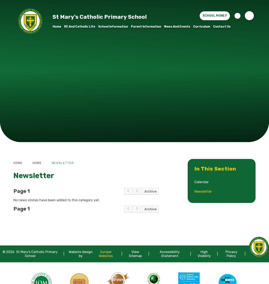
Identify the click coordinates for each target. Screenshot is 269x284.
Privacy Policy (231, 254)
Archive (150, 191)
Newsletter (63, 163)
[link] (128, 191)
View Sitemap (135, 254)
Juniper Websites (106, 254)
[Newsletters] (237, 16)
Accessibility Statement (170, 254)
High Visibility (204, 254)
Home (17, 163)
